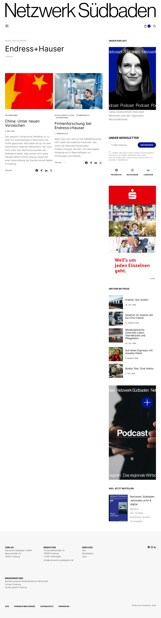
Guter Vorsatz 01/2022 (64, 115)
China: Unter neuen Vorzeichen (22, 123)
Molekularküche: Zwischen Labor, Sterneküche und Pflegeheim (135, 334)
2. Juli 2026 (130, 373)
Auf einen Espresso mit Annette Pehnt (139, 352)
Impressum (63, 606)
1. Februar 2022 (61, 133)
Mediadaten (88, 553)
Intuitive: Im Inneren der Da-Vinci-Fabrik (139, 316)
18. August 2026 (132, 323)
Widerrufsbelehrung (24, 606)
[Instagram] (152, 554)
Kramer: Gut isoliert (136, 299)
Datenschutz (47, 606)
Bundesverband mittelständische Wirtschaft (26, 581)
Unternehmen (11, 115)
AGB (7, 606)
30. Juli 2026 (130, 305)
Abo (84, 550)
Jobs (84, 556)
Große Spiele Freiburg (16, 587)
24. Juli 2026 (130, 343)
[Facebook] (149, 554)
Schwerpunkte (82, 115)
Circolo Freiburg (13, 584)
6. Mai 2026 (9, 131)
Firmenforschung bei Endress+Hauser (73, 125)
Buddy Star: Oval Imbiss (139, 368)
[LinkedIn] (155, 554)
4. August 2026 (131, 358)
